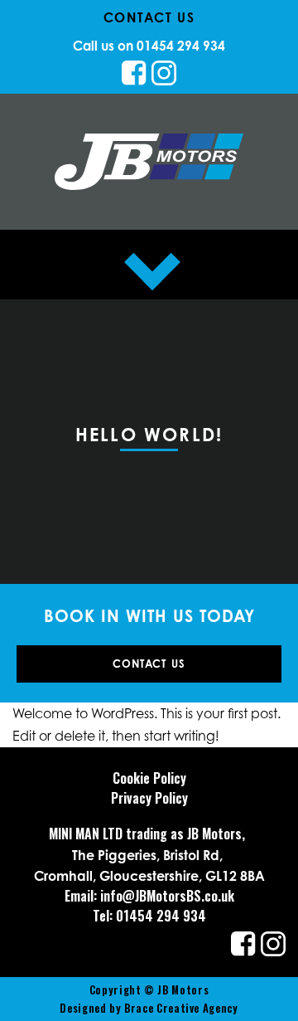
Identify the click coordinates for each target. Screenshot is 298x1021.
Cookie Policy (149, 778)
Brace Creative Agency (181, 1008)
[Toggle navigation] (149, 264)
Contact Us (149, 663)
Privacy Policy (149, 798)
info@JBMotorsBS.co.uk (167, 896)
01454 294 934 (181, 45)
